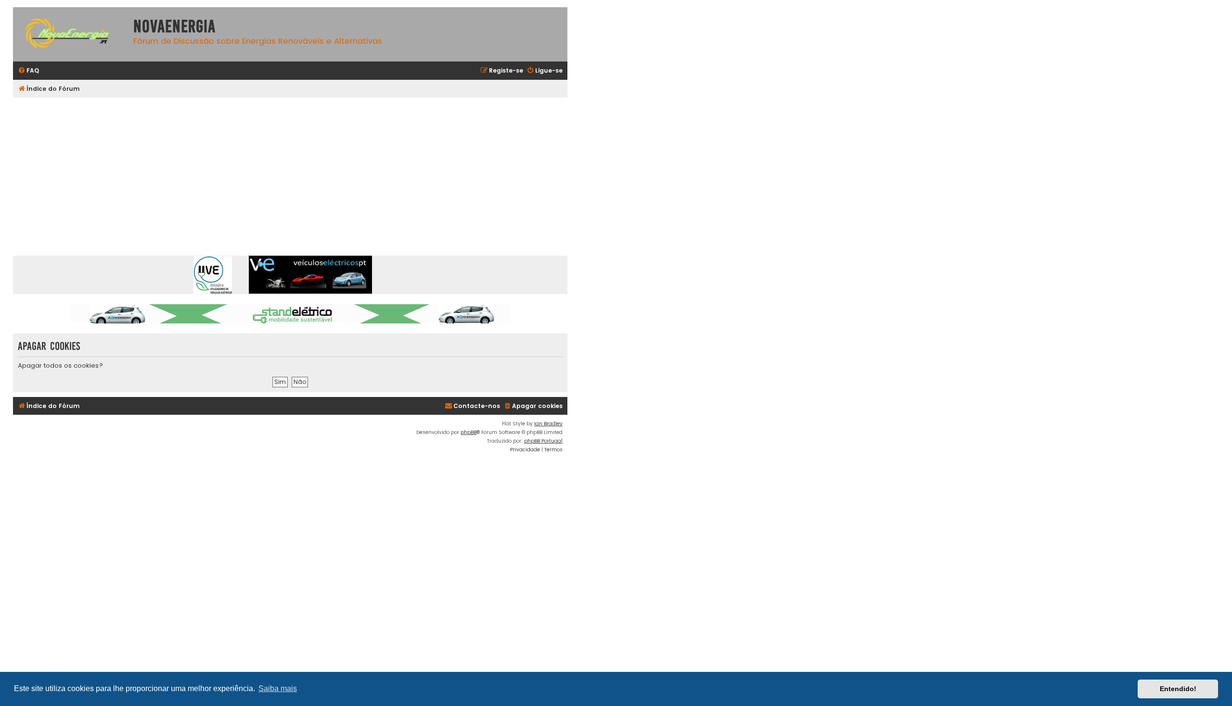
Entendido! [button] (1178, 689)
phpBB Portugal (543, 441)
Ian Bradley (548, 423)
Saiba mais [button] (277, 688)
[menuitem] (28, 70)
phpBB (468, 432)
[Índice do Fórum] (70, 34)
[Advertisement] (301, 169)
